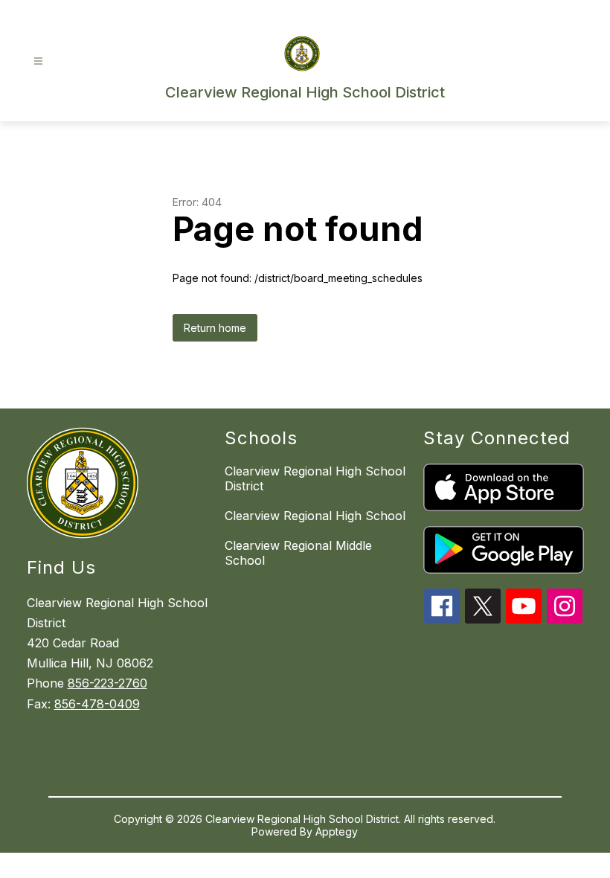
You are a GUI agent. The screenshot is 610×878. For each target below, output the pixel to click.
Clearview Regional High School (315, 515)
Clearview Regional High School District (315, 478)
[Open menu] (38, 61)
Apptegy (336, 831)
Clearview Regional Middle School (298, 553)
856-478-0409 (97, 703)
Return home (215, 327)
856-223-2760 (107, 683)
